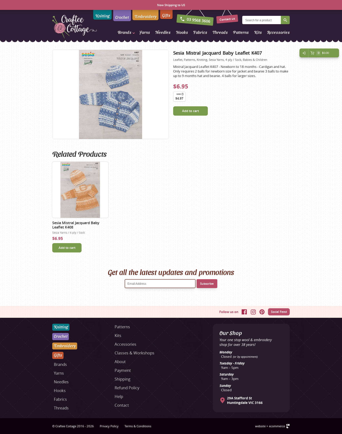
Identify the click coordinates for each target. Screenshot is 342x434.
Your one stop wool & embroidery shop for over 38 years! (245, 342)
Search (285, 20)
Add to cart (190, 111)
